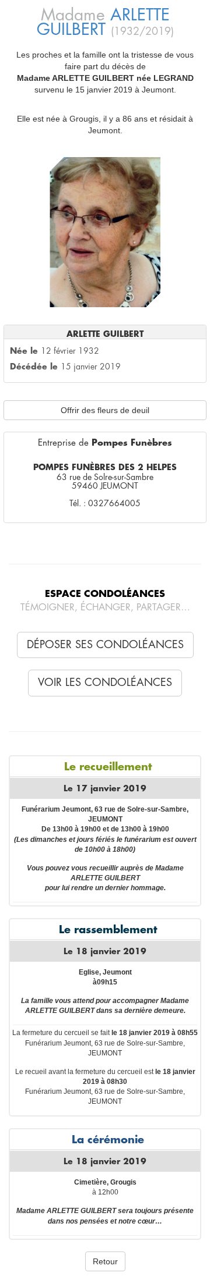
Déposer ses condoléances (105, 644)
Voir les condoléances (105, 682)
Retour (105, 1261)
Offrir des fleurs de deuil (105, 410)
